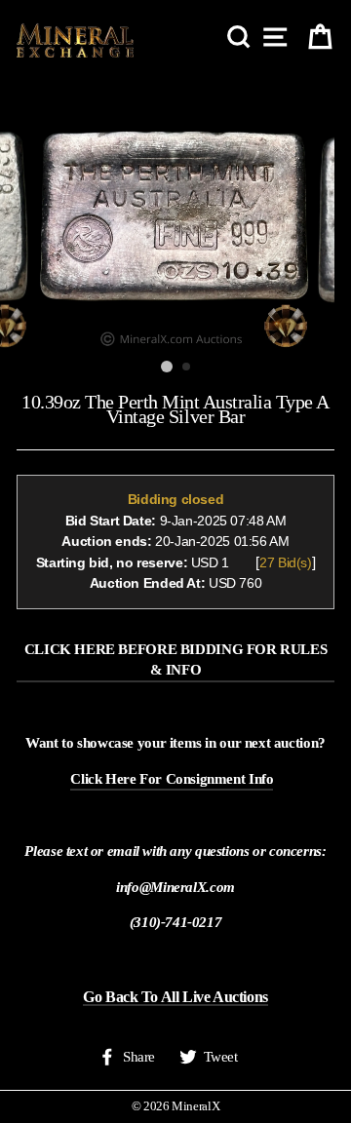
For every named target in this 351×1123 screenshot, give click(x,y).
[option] (175, 212)
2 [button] (187, 367)
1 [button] (167, 366)
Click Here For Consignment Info (171, 778)
